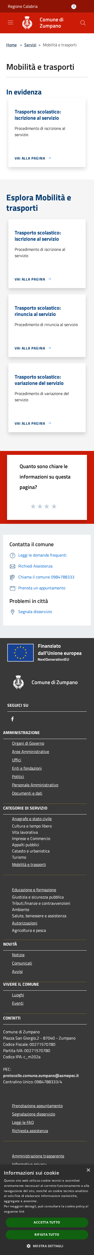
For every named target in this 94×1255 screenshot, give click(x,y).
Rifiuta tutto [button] (46, 1234)
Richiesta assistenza (30, 1130)
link (21, 1211)
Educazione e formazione (34, 890)
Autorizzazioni (24, 923)
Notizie (18, 955)
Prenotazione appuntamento (37, 1106)
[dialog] (47, 1210)
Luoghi (18, 995)
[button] (47, 1246)
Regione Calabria (23, 6)
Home (11, 45)
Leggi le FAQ (23, 1122)
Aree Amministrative (30, 751)
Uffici (16, 760)
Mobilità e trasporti (29, 864)
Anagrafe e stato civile (32, 819)
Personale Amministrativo (35, 785)
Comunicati (22, 963)
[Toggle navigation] (10, 22)
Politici (18, 776)
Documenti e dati (27, 793)
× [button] (88, 1170)
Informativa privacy (29, 1164)
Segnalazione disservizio (33, 1114)
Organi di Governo (28, 743)
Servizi (30, 45)
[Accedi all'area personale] (74, 7)
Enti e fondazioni (27, 768)
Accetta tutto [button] (47, 1222)
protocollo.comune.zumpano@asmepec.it (41, 1075)
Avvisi (17, 971)
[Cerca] (83, 23)
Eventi (18, 1003)
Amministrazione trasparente (38, 1156)
